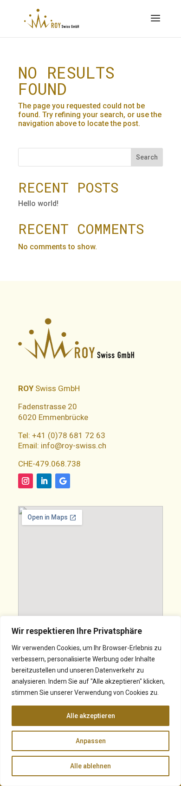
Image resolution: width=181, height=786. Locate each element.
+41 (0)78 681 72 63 (67, 435)
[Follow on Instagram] (25, 480)
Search (147, 157)
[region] (90, 701)
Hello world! (38, 203)
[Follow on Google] (62, 480)
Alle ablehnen (90, 766)
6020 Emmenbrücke (53, 417)
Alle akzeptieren (90, 715)
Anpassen (91, 741)
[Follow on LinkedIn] (44, 480)
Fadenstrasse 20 (47, 406)
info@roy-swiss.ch (73, 445)
